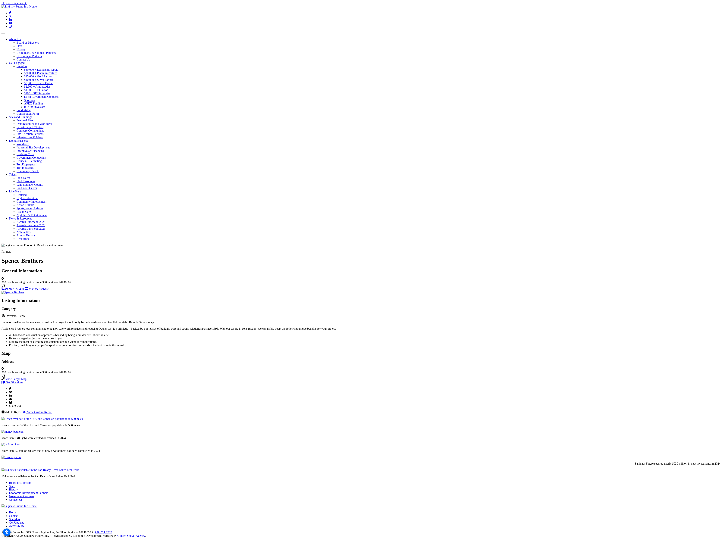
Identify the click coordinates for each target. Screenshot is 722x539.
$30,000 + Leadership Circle (41, 69)
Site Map (14, 519)
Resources (23, 238)
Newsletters (23, 232)
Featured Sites (25, 120)
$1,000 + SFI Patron (36, 90)
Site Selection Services (30, 134)
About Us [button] (15, 39)
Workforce (23, 144)
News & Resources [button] (20, 218)
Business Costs (25, 154)
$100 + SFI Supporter (37, 93)
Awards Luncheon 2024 (31, 225)
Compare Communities (30, 130)
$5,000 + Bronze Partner (38, 83)
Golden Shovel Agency (131, 535)
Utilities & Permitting (29, 161)
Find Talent (23, 177)
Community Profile (28, 171)
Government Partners (29, 56)
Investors (22, 66)
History (21, 49)
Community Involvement (31, 201)
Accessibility (16, 526)
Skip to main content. (14, 3)
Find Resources (26, 181)
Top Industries (25, 167)
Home (12, 512)
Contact (13, 515)
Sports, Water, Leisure (30, 208)
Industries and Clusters (30, 127)
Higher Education (27, 198)
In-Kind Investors (34, 106)
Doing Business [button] (18, 140)
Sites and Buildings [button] (20, 117)
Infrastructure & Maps (30, 137)
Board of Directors (28, 42)
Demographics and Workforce (34, 123)
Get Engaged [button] (17, 62)
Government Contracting (31, 157)
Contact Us (23, 59)
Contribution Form (28, 113)
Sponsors (29, 100)
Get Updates (16, 522)
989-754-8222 (103, 532)
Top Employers (26, 164)
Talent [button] (12, 174)
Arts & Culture (25, 205)
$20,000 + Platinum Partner (40, 73)
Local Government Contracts (41, 96)
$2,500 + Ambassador (37, 86)
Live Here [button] (15, 191)
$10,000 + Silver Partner (38, 79)
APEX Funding (33, 103)
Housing (22, 194)
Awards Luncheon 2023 (31, 228)
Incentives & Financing (30, 150)
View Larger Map (16, 379)
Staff (19, 46)
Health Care (24, 211)
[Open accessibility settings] (7, 532)
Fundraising (24, 110)
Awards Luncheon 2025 (31, 221)
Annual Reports (26, 235)
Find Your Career (27, 188)
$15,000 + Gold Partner (38, 76)
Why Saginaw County (30, 184)
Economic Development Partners (36, 52)
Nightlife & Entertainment (32, 215)
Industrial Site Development (33, 147)
